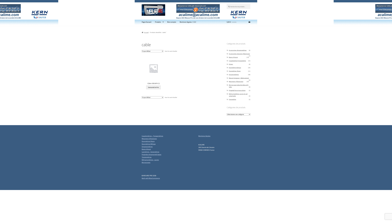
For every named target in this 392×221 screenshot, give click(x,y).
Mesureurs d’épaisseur (149, 139)
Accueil (146, 32)
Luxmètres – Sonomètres (150, 152)
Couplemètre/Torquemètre (237, 61)
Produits (158, 22)
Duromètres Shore (235, 71)
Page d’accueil (146, 22)
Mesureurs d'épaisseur (236, 81)
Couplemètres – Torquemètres (152, 136)
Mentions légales (204, 136)
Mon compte (171, 22)
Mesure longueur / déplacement (239, 78)
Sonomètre (232, 99)
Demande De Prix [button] (153, 87)
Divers (231, 64)
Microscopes (146, 162)
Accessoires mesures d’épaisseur (239, 54)
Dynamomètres (234, 75)
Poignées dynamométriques (151, 154)
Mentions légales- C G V (188, 22)
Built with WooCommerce (151, 178)
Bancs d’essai (146, 149)
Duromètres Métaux (149, 144)
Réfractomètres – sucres (150, 160)
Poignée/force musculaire (237, 90)
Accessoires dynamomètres (238, 50)
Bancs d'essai (233, 57)
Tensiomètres (146, 157)
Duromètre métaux (235, 68)
